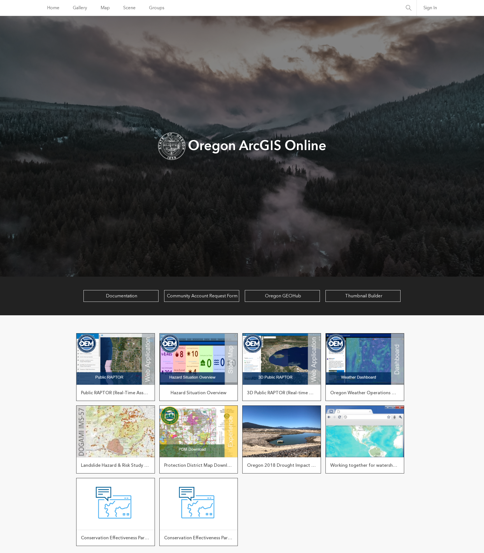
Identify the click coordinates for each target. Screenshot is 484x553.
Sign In (430, 8)
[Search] (408, 8)
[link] (115, 367)
